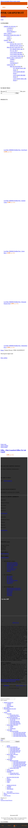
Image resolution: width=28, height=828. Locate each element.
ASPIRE (12, 59)
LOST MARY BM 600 (16, 52)
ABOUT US (15, 622)
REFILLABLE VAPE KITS (14, 57)
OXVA (11, 61)
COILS (8, 769)
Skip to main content (15, 1)
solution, (21, 685)
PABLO (9, 38)
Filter (17, 93)
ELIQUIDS (10, 42)
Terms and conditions (12, 562)
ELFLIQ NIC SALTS (15, 44)
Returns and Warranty (12, 565)
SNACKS (9, 30)
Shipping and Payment (12, 564)
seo (25, 685)
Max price (22, 91)
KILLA (8, 778)
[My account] (25, 7)
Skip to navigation (5, 1)
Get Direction (4, 513)
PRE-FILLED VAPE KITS (14, 47)
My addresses (10, 581)
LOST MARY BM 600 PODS (19, 733)
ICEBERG (9, 595)
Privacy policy (10, 567)
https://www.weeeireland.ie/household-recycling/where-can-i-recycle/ (10, 680)
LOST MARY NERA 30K (16, 56)
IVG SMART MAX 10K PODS (19, 732)
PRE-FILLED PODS (15, 66)
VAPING (6, 40)
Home (2, 350)
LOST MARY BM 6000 (16, 54)
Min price (3, 91)
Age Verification (11, 569)
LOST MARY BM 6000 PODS (19, 734)
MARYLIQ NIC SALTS (16, 45)
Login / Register (7, 795)
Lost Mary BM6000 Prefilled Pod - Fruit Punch (15, 150)
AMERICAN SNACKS (10, 26)
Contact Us (9, 583)
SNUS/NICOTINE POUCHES (11, 35)
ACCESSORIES (10, 770)
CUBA (8, 37)
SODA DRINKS (11, 31)
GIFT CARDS (7, 33)
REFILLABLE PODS (14, 768)
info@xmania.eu (8, 480)
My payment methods (12, 580)
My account (10, 576)
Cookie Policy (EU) (12, 568)
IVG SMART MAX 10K (16, 49)
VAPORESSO (13, 63)
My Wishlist (10, 579)
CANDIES (9, 28)
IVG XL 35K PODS (17, 766)
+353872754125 (5, 557)
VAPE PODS (10, 64)
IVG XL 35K (13, 50)
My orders (9, 577)
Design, (17, 685)
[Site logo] (14, 10)
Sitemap (9, 571)
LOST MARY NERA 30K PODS (19, 736)
